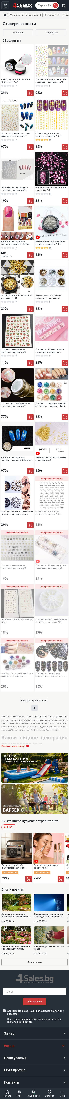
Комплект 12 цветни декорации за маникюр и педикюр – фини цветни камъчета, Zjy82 (50, 404)
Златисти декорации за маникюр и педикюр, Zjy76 (51, 458)
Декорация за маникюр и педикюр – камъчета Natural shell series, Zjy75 (17, 458)
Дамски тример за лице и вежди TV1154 (46, 866)
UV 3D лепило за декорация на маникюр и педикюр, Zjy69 (15, 404)
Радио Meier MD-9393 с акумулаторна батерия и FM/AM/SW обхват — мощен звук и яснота (15, 866)
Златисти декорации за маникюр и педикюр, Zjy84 (17, 296)
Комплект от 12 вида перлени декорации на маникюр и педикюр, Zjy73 (49, 350)
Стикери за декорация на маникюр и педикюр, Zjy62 (13, 350)
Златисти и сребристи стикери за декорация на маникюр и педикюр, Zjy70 (17, 134)
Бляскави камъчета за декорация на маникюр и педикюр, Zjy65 (17, 512)
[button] (34, 1033)
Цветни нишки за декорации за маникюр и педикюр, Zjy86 (50, 242)
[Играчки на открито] (34, 768)
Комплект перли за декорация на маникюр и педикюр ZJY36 (51, 620)
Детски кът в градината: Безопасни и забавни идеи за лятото (16, 915)
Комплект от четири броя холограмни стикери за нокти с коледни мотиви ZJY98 (50, 674)
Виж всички (34, 962)
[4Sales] (22, 5)
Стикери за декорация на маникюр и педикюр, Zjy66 (13, 566)
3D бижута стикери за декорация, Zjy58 (17, 620)
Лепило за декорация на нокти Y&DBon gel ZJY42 (15, 80)
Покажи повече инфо (13, 746)
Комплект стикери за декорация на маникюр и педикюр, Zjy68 (50, 80)
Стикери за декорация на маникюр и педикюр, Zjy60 (48, 512)
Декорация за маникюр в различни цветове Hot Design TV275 (15, 242)
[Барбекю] (34, 799)
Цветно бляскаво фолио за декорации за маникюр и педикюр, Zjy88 (48, 296)
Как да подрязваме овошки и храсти (49, 947)
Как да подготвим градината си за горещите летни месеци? (15, 947)
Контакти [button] (11, 1082)
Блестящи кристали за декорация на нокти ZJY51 (51, 188)
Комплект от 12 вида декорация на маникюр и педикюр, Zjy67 (50, 566)
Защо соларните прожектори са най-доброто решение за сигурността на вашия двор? (48, 915)
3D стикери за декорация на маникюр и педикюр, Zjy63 (14, 188)
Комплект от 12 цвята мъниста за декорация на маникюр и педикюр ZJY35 (17, 674)
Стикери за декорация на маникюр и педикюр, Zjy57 (48, 134)
